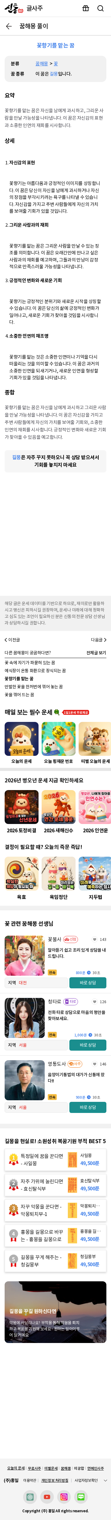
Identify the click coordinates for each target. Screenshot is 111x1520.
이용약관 (29, 1480)
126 (103, 1001)
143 (103, 939)
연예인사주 (95, 1468)
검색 (100, 8)
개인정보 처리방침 (54, 1480)
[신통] (12, 8)
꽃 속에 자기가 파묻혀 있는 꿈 (30, 662)
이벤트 (85, 8)
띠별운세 (51, 1468)
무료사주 (34, 1468)
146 (103, 1064)
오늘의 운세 (15, 1468)
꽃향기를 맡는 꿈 (19, 679)
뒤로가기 (9, 26)
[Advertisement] (55, 532)
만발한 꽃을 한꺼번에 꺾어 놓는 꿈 (34, 687)
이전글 (14, 640)
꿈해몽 (41, 64)
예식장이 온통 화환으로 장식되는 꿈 (35, 670)
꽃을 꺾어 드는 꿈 (19, 695)
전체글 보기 (96, 653)
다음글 (97, 640)
